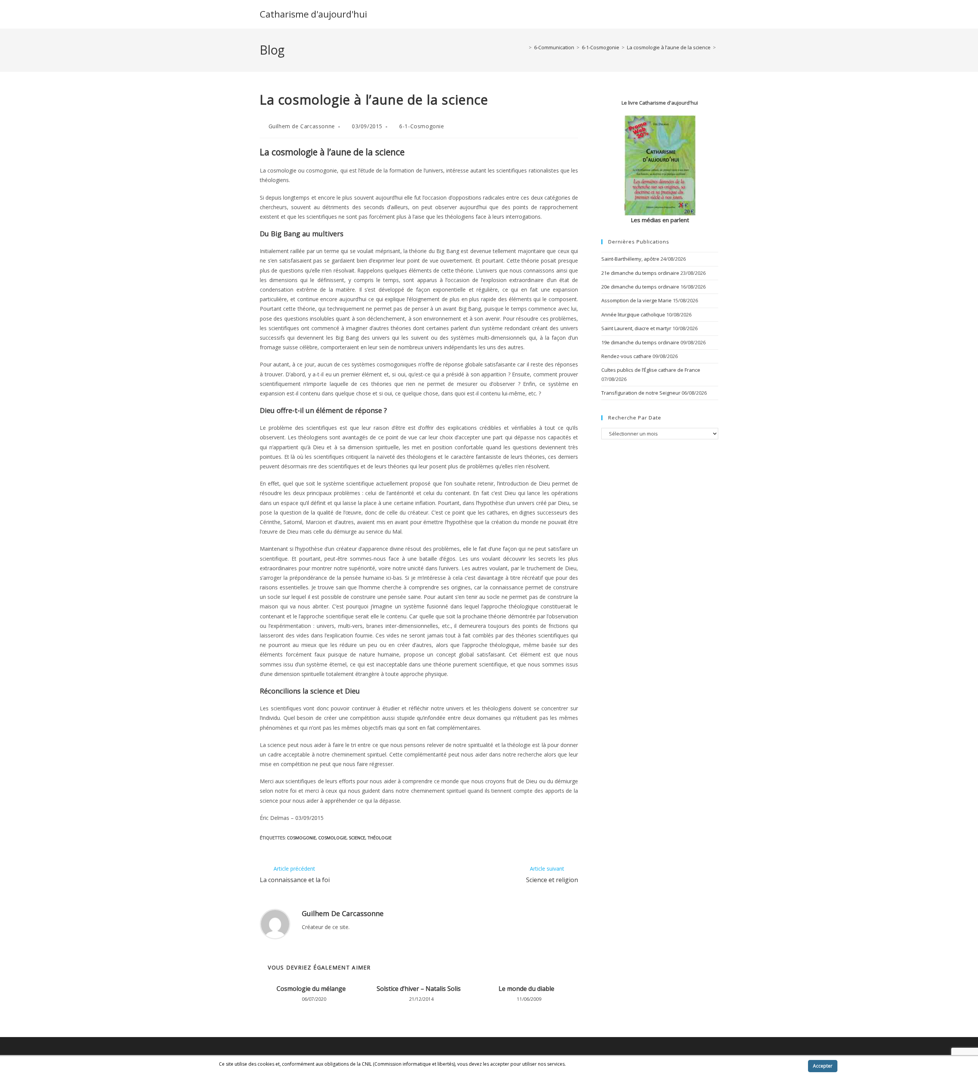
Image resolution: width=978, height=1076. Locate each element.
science (357, 837)
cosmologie (332, 837)
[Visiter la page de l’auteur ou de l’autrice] (275, 923)
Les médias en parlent (660, 220)
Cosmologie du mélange (311, 988)
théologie (380, 837)
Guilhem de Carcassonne (302, 126)
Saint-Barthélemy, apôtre (630, 258)
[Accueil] (524, 47)
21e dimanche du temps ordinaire (640, 272)
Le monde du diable (526, 988)
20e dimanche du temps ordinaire (640, 286)
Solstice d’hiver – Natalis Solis (419, 988)
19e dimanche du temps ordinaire (640, 342)
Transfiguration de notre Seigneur (640, 392)
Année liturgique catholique (633, 314)
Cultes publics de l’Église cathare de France (650, 369)
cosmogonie (301, 837)
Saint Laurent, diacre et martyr (636, 328)
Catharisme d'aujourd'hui (313, 14)
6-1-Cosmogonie (421, 126)
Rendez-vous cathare (626, 356)
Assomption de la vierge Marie (636, 300)
